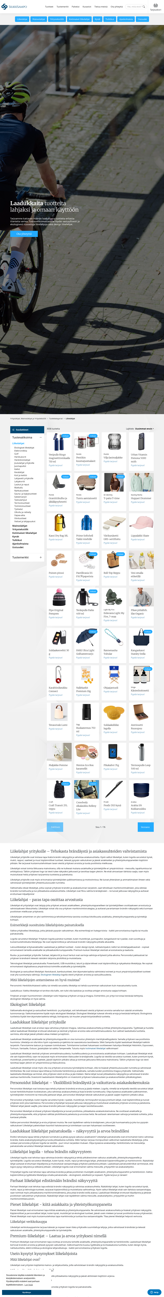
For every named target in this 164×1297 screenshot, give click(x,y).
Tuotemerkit (63, 6)
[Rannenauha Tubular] (114, 645)
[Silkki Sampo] (14, 7)
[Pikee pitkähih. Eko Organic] (141, 607)
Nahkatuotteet (21, 490)
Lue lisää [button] (28, 1285)
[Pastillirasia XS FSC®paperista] (86, 568)
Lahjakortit (19, 481)
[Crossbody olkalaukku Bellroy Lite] (86, 799)
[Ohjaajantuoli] (114, 682)
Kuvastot (87, 6)
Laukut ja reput (21, 484)
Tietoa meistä (100, 6)
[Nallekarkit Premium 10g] (86, 682)
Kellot (17, 469)
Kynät (97, 19)
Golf (16, 453)
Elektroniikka (20, 450)
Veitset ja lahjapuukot (24, 521)
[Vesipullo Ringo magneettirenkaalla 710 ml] (59, 451)
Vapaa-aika (19, 515)
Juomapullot (20, 466)
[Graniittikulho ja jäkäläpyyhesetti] (59, 492)
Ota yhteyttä (117, 6)
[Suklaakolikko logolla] (114, 722)
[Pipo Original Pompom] (59, 607)
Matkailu (18, 487)
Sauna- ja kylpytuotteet (25, 493)
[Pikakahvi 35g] (114, 760)
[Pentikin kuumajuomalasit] (86, 451)
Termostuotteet (22, 503)
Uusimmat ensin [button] (143, 428)
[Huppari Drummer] (141, 492)
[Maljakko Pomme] (59, 760)
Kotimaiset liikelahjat (79, 19)
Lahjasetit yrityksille (23, 478)
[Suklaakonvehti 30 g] (59, 645)
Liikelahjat (22, 19)
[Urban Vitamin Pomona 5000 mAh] (141, 451)
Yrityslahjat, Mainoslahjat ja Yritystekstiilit (28, 418)
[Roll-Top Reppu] (114, 568)
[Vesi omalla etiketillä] (141, 568)
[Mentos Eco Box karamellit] (86, 760)
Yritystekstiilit (57, 19)
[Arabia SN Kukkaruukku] (141, 799)
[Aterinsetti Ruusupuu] (141, 722)
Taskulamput (20, 499)
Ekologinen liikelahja (51, 974)
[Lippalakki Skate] (141, 530)
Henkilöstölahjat (22, 460)
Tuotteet (49, 6)
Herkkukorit (20, 456)
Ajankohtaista (126, 19)
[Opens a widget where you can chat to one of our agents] (154, 1292)
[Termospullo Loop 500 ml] (141, 760)
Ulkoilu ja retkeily (22, 512)
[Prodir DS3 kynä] (114, 799)
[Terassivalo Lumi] (59, 722)
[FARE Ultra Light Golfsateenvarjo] (86, 645)
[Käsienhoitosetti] (141, 682)
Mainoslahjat (38, 19)
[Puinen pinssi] (59, 568)
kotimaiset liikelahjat (96, 1048)
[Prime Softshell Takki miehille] (86, 530)
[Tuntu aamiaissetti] (86, 492)
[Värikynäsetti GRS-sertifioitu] (114, 530)
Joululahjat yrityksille (24, 463)
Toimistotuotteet (22, 506)
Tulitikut (109, 19)
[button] (27, 437)
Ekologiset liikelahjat (24, 447)
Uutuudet (142, 19)
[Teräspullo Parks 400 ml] (86, 607)
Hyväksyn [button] (26, 1292)
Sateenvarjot (20, 496)
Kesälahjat (19, 472)
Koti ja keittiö (20, 475)
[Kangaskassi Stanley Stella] (141, 645)
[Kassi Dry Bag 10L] (59, 530)
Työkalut (18, 509)
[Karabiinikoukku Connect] (59, 682)
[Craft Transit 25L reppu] (59, 799)
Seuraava (145, 827)
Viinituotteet (20, 518)
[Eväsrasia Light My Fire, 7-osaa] (114, 607)
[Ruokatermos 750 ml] (86, 722)
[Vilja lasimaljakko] (114, 451)
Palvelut (75, 6)
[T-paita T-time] (114, 492)
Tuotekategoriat (56, 418)
